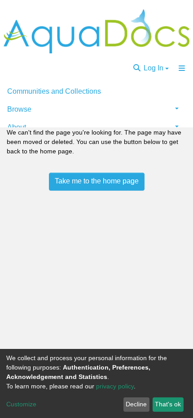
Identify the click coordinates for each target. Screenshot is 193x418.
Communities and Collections (54, 91)
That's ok (168, 404)
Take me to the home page (97, 181)
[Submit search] (137, 68)
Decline (136, 404)
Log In (153, 68)
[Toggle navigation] (182, 68)
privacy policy (115, 386)
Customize (21, 404)
